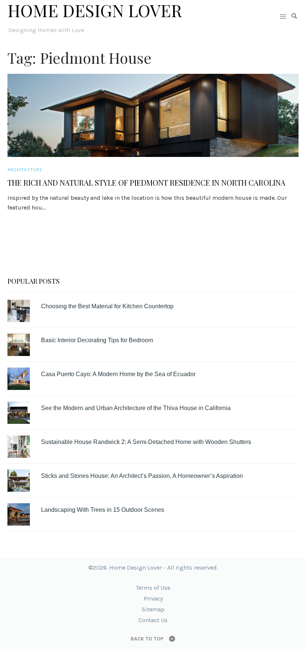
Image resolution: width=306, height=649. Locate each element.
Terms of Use (153, 587)
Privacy (153, 598)
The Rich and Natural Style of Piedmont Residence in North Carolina (146, 183)
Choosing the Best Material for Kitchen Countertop (107, 306)
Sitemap (153, 609)
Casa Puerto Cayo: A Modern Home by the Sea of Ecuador (118, 374)
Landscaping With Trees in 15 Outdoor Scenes (102, 510)
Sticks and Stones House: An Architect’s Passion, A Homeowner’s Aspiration (142, 476)
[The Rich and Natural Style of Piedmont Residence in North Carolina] (153, 115)
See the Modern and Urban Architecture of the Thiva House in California (136, 408)
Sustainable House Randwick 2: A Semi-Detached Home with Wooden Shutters (146, 442)
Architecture (25, 169)
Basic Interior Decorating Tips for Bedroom (97, 340)
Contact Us (153, 620)
